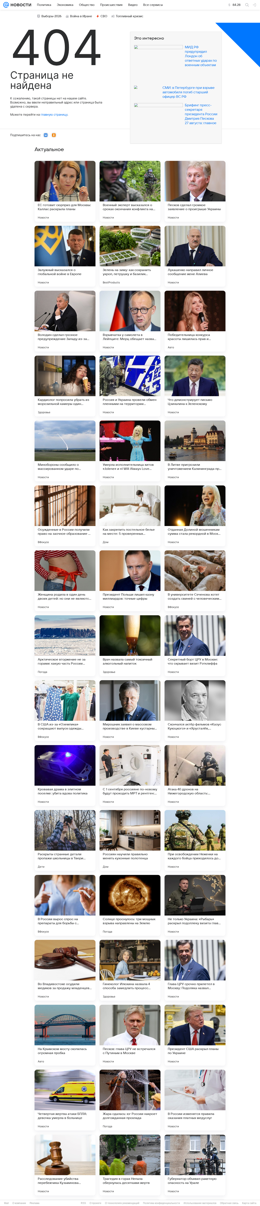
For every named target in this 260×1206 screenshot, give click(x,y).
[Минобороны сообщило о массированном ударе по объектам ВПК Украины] (65, 451)
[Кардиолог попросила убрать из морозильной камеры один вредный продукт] (65, 386)
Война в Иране (81, 16)
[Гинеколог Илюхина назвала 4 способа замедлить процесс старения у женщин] (130, 970)
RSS (83, 1203)
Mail (6, 1203)
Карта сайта (249, 1203)
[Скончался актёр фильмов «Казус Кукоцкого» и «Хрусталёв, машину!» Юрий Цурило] (195, 710)
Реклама (34, 1203)
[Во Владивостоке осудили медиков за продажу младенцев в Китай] (65, 970)
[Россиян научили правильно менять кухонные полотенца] (130, 840)
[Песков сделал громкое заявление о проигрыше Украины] (195, 191)
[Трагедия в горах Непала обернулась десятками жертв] (130, 1165)
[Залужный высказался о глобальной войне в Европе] (65, 256)
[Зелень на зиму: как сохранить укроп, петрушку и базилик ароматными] (130, 256)
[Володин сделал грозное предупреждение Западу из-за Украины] (65, 321)
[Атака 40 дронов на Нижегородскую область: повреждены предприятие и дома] (195, 775)
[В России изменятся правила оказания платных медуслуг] (195, 1100)
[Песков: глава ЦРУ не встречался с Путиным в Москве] (130, 1035)
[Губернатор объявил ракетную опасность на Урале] (195, 1165)
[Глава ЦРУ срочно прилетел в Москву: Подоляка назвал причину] (195, 970)
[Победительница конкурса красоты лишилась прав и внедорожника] (195, 321)
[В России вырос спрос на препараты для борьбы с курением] (65, 905)
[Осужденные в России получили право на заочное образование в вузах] (65, 515)
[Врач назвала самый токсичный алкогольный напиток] (130, 645)
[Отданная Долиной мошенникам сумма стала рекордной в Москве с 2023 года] (195, 515)
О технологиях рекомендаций (122, 1203)
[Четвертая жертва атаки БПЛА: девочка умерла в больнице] (65, 1100)
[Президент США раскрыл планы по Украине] (195, 1035)
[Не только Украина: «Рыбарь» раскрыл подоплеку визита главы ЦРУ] (195, 905)
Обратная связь (229, 1203)
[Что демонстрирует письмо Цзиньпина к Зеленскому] (195, 386)
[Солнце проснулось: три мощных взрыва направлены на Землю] (130, 905)
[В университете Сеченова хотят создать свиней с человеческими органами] (195, 580)
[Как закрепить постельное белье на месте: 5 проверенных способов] (130, 515)
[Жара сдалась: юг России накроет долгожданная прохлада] (130, 1100)
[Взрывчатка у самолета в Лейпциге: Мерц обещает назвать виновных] (130, 321)
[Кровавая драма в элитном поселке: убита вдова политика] (65, 775)
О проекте (95, 1203)
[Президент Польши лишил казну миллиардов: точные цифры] (130, 580)
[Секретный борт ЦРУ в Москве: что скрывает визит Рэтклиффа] (195, 645)
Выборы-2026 (51, 16)
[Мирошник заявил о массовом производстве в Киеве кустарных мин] (130, 710)
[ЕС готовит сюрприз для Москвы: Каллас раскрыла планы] (65, 191)
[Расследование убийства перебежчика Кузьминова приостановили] (65, 1165)
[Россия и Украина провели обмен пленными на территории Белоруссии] (130, 386)
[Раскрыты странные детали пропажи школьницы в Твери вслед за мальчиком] (65, 840)
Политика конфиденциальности (161, 1203)
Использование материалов (200, 1203)
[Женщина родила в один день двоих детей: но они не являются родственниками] (65, 580)
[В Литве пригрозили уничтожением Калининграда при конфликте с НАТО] (195, 451)
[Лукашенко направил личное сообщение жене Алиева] (195, 256)
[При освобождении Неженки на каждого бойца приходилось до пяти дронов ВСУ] (195, 840)
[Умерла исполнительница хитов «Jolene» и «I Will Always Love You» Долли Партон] (130, 451)
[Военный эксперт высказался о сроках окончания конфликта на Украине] (130, 191)
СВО (104, 16)
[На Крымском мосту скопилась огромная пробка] (65, 1035)
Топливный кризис (129, 16)
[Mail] (6, 5)
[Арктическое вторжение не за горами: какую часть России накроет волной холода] (65, 645)
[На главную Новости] (20, 5)
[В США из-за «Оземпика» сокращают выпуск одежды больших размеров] (65, 710)
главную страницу (54, 114)
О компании (19, 1203)
